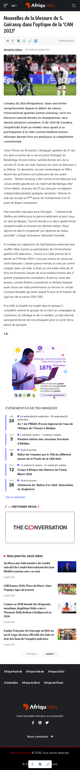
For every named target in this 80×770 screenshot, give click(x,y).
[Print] (35, 41)
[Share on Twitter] (18, 41)
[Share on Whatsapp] (24, 41)
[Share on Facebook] (12, 41)
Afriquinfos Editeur (13, 49)
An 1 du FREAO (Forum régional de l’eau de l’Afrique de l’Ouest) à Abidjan (45, 426)
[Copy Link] (30, 41)
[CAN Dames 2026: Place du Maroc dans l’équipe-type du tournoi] (67, 589)
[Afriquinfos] (40, 5)
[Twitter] (47, 722)
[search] (73, 6)
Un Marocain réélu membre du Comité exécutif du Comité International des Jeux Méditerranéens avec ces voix (29, 567)
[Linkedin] (40, 722)
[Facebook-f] (33, 722)
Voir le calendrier (15, 497)
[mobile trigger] (7, 5)
